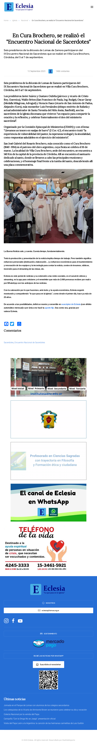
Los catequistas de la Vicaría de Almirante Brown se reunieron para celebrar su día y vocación (45, 710)
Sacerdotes (9, 342)
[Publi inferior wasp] (48, 502)
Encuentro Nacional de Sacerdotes (30, 342)
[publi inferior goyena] (48, 461)
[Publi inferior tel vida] (35, 548)
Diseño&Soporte (68, 740)
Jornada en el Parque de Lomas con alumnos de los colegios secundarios (36, 705)
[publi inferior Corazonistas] (48, 419)
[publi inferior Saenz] (48, 377)
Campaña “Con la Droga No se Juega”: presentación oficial (30, 719)
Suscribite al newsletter (50, 664)
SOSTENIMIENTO (50, 634)
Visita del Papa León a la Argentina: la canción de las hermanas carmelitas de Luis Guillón (44, 723)
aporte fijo (49, 308)
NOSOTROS (50, 603)
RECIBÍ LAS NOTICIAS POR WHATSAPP (48, 656)
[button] (92, 7)
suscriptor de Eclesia (71, 304)
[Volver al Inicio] (19, 7)
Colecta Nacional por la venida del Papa (21, 714)
